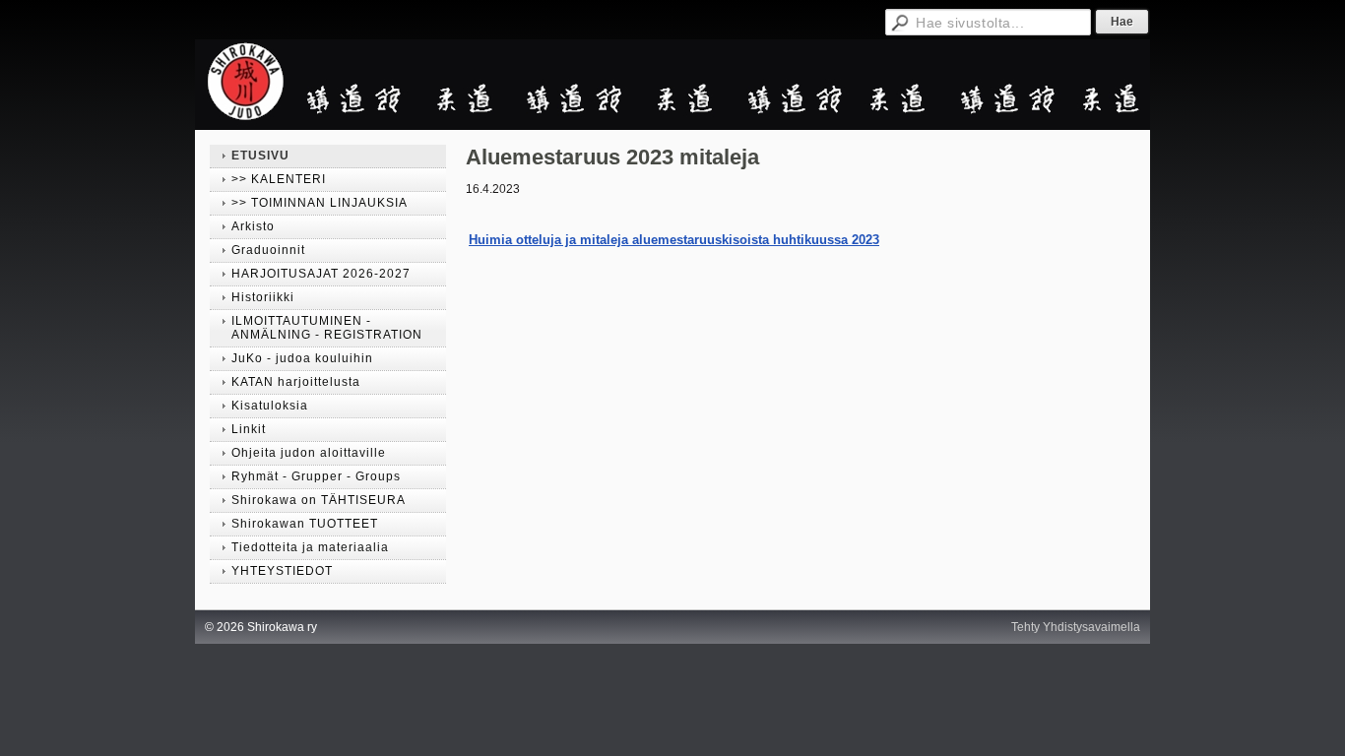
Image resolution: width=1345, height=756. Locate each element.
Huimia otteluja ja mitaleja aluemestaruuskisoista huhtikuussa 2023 (674, 239)
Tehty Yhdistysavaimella (1075, 627)
